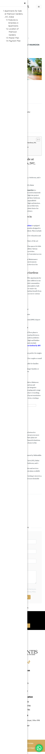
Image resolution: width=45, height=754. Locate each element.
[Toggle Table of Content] (37, 139)
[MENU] (39, 7)
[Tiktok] (28, 662)
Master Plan (14, 38)
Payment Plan (15, 41)
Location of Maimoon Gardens (14, 32)
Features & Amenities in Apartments (13, 23)
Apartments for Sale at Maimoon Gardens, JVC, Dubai (14, 14)
